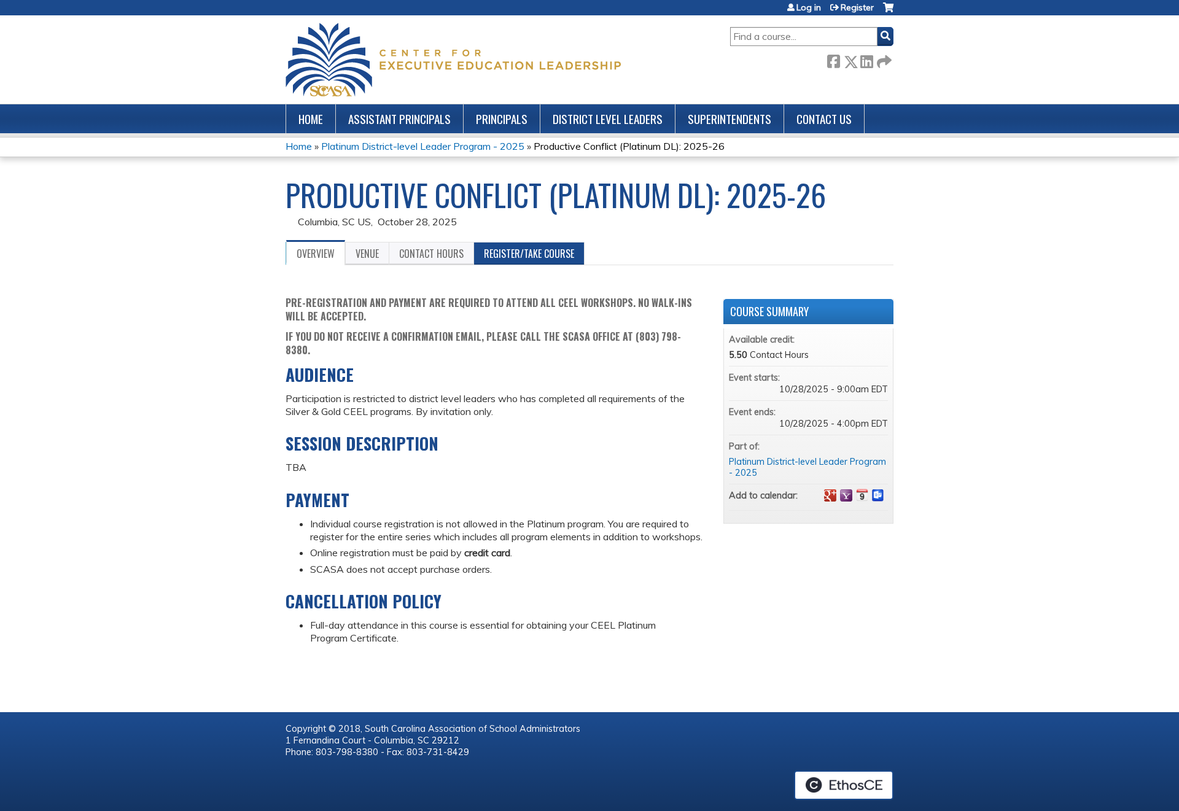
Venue (367, 253)
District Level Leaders (608, 119)
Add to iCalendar (862, 495)
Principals (501, 119)
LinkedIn (866, 59)
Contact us (824, 119)
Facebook (833, 59)
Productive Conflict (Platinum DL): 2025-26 (629, 146)
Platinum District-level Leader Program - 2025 (422, 146)
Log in (808, 7)
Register (857, 7)
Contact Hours (431, 253)
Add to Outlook (878, 495)
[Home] (453, 59)
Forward (883, 59)
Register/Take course (529, 253)
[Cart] (888, 12)
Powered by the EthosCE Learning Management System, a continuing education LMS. (843, 785)
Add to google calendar (830, 495)
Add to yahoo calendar (846, 495)
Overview (316, 253)
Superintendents (729, 119)
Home (310, 119)
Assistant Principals (399, 119)
